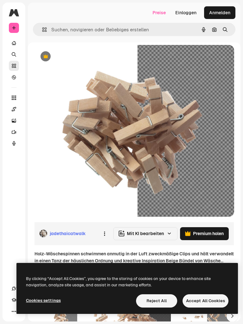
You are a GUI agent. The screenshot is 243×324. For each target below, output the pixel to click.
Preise (159, 13)
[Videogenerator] (14, 132)
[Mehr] (14, 311)
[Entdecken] (14, 77)
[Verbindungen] (14, 289)
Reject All (156, 300)
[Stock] (14, 66)
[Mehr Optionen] (104, 233)
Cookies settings (43, 300)
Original (75, 57)
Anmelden (219, 13)
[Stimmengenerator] (14, 143)
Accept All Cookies (205, 300)
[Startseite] (14, 43)
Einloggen (185, 13)
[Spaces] (14, 109)
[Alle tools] (14, 98)
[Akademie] (14, 300)
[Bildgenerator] (14, 120)
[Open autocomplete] (42, 29)
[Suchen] (14, 54)
